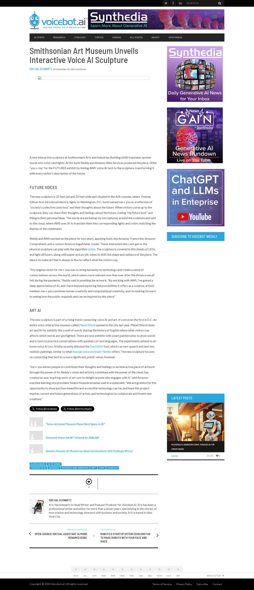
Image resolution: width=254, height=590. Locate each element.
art (94, 468)
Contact (217, 584)
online (91, 249)
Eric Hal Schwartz (41, 69)
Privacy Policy (184, 584)
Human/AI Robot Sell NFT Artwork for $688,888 (72, 437)
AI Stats (39, 37)
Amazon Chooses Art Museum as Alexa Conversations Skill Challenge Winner (89, 451)
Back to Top (214, 575)
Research (59, 37)
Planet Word (87, 325)
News (57, 464)
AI (49, 464)
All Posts (136, 37)
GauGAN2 (96, 346)
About (155, 37)
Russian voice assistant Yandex (92, 351)
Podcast (80, 37)
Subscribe (202, 584)
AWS (101, 468)
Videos (116, 37)
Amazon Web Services (75, 468)
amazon (54, 468)
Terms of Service (162, 584)
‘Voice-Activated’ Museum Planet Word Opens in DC (75, 424)
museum (112, 468)
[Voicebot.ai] (59, 20)
